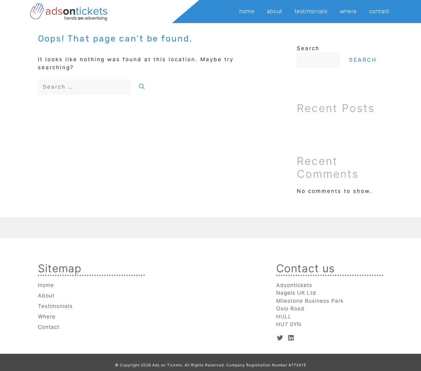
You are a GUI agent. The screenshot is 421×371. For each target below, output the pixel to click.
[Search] (142, 86)
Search (308, 48)
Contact (379, 11)
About (275, 11)
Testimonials (311, 11)
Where (348, 11)
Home (247, 11)
